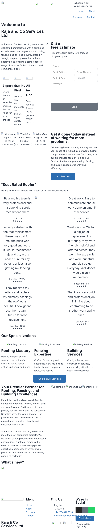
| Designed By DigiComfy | (83, 525)
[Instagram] (79, 510)
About (92, 11)
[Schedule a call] (70, 4)
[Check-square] (85, 510)
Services (77, 17)
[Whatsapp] (91, 510)
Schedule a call (81, 3)
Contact (91, 17)
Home (80, 11)
